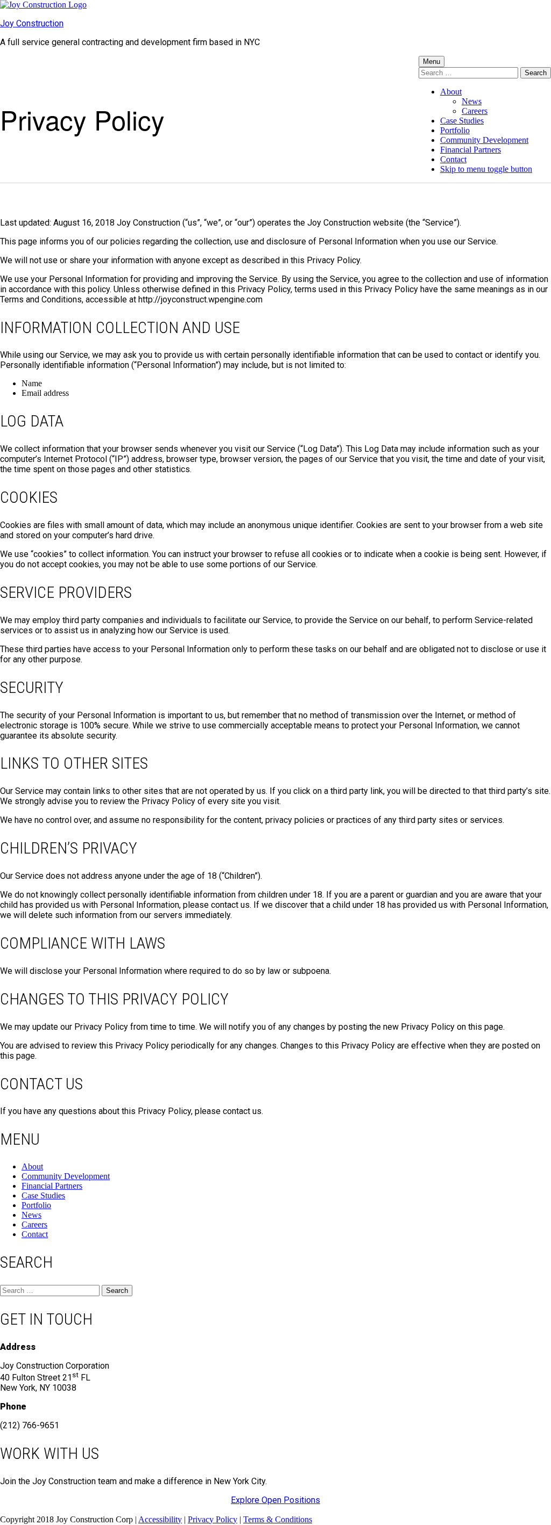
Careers (475, 110)
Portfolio (455, 130)
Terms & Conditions (277, 1519)
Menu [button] (431, 61)
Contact (453, 159)
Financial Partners (470, 149)
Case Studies (462, 120)
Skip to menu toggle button (486, 169)
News (472, 101)
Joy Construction (31, 23)
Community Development (484, 139)
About (451, 91)
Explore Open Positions (275, 1500)
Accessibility (160, 1519)
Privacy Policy (212, 1519)
